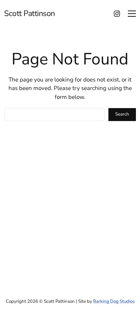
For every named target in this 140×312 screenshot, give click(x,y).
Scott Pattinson (29, 13)
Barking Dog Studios (114, 301)
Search (122, 114)
